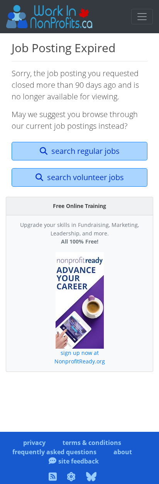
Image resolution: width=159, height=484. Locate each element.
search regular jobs (84, 151)
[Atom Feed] (72, 478)
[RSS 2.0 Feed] (54, 478)
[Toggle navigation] (142, 16)
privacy (34, 442)
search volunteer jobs (84, 177)
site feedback (78, 461)
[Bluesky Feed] (92, 478)
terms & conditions (92, 442)
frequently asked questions (54, 452)
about (122, 452)
